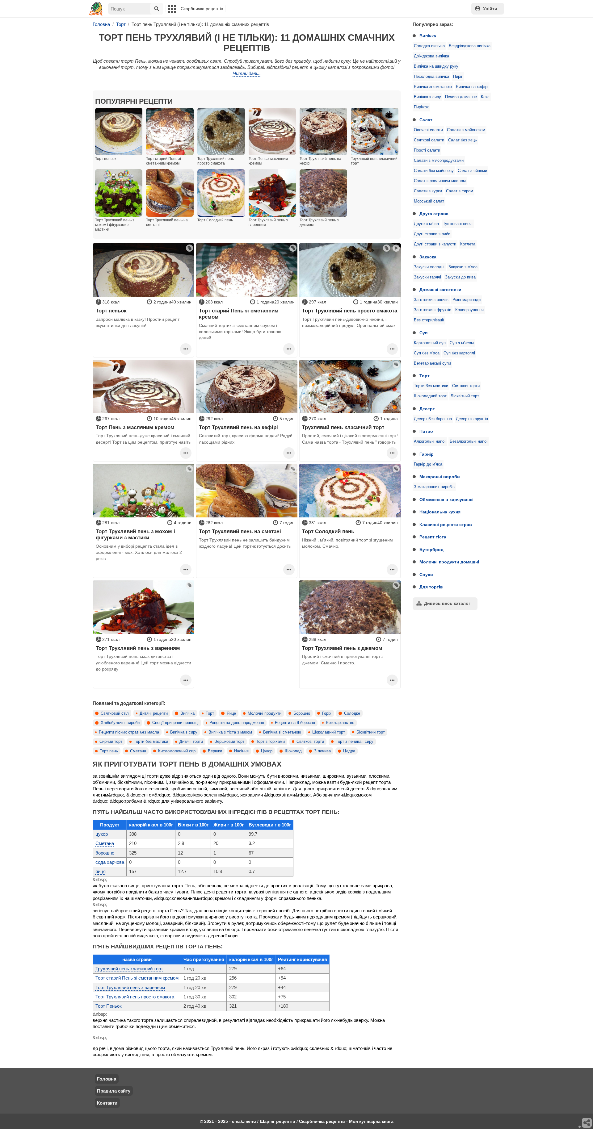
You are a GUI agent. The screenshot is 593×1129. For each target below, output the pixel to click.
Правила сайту (113, 1090)
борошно (104, 852)
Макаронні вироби (439, 476)
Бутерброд (431, 549)
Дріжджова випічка (431, 56)
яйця (100, 871)
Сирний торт (110, 741)
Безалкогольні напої (469, 441)
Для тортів (431, 586)
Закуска (427, 256)
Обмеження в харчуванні (446, 499)
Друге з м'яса (426, 224)
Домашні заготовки (440, 289)
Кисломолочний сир (177, 751)
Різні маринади (466, 300)
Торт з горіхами (270, 741)
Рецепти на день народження (236, 723)
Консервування (469, 310)
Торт (424, 375)
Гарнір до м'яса (428, 464)
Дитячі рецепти (154, 713)
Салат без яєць (462, 140)
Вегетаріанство (340, 723)
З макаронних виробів (434, 487)
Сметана (138, 751)
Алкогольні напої (430, 441)
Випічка (427, 35)
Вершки (215, 751)
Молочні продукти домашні (449, 561)
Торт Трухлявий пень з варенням (138, 648)
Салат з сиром (459, 191)
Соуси (426, 574)
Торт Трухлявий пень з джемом (342, 648)
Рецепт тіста (432, 536)
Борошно (301, 713)
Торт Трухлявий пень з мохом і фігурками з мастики (135, 534)
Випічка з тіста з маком (230, 732)
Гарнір (426, 454)
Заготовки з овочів (431, 300)
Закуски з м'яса (462, 267)
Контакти (107, 1103)
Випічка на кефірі (472, 87)
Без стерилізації (429, 320)
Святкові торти (466, 386)
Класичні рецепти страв (445, 524)
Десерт (427, 408)
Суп (423, 332)
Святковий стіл (115, 713)
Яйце (231, 713)
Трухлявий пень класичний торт (343, 427)
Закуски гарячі (427, 277)
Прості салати (427, 150)
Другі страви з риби (432, 234)
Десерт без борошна (433, 419)
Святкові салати (429, 140)
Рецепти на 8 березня (295, 723)
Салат (425, 119)
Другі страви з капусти (435, 244)
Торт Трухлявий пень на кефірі (238, 427)
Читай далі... (247, 73)
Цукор (266, 751)
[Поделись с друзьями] (587, 1123)
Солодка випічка (429, 46)
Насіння (241, 751)
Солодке (352, 713)
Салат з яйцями (472, 171)
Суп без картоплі (459, 353)
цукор (101, 834)
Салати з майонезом (466, 130)
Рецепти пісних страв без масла (129, 732)
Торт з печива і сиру (354, 741)
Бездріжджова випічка (469, 46)
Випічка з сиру (427, 97)
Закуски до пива (460, 277)
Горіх (326, 713)
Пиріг (458, 76)
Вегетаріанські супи (432, 363)
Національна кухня (440, 511)
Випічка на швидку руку (436, 66)
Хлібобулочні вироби (120, 723)
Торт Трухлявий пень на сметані (240, 531)
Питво (426, 431)
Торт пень (109, 751)
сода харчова (109, 862)
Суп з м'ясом (462, 343)
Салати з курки (428, 191)
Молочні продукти (264, 713)
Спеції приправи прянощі (175, 723)
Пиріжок (421, 107)
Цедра (349, 751)
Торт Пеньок (108, 1006)
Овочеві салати (428, 130)
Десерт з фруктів (472, 419)
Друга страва (433, 213)
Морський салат (429, 201)
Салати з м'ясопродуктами (439, 160)
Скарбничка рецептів (202, 8)
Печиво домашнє (461, 97)
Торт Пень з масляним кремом (135, 427)
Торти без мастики (431, 386)
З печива (322, 751)
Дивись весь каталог (447, 603)
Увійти (490, 8)
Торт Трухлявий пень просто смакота (349, 310)
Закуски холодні (429, 267)
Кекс (485, 97)
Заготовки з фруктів (432, 310)
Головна (106, 1078)
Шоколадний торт (430, 396)
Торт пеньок (111, 310)
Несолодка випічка (431, 76)
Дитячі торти (191, 741)
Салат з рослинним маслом (440, 181)
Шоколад (293, 751)
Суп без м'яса (426, 353)
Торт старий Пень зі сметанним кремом (239, 314)
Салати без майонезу (434, 171)
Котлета (467, 244)
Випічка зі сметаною (433, 87)
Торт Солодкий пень (328, 531)
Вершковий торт (229, 741)
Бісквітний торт (465, 396)
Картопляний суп (430, 343)
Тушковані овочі (458, 224)
